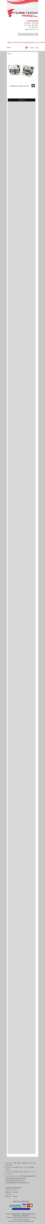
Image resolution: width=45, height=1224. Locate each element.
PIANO (18, 262)
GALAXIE (18, 836)
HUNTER (18, 722)
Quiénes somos (15, 1214)
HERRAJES (13, 156)
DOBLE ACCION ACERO (21, 266)
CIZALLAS (18, 616)
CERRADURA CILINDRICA (22, 374)
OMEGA (18, 291)
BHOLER (18, 719)
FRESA (17, 1096)
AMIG (18, 988)
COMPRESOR (20, 694)
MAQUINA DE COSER (22, 270)
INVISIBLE (18, 282)
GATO (18, 934)
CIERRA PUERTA (20, 343)
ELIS (17, 791)
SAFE (17, 785)
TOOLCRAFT (19, 876)
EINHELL (13, 104)
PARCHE (18, 294)
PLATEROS (23, 516)
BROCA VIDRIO (24, 648)
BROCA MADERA (24, 651)
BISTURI (18, 662)
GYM (17, 894)
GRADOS (18, 310)
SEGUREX (18, 815)
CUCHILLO (22, 213)
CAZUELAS (19, 671)
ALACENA (22, 562)
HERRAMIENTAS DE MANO (18, 613)
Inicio (8, 1214)
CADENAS (18, 153)
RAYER (18, 982)
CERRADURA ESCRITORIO (22, 415)
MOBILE (18, 940)
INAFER (18, 891)
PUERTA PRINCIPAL (22, 386)
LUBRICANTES (14, 706)
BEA (17, 772)
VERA (18, 885)
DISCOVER (13, 107)
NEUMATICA (19, 703)
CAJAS (17, 592)
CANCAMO (19, 147)
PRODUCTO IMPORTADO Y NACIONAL (22, 768)
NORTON (18, 764)
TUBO (17, 450)
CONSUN (18, 937)
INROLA (18, 913)
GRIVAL (18, 1033)
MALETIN (18, 273)
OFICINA (18, 176)
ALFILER (18, 1121)
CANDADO (13, 138)
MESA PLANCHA (24, 488)
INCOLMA (18, 839)
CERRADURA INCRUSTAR (22, 428)
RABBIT (18, 797)
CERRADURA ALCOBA (22, 392)
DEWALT (18, 1040)
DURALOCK (19, 716)
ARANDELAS (19, 1103)
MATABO (18, 906)
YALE (17, 955)
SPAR (17, 755)
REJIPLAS (18, 824)
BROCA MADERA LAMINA (23, 655)
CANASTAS (23, 547)
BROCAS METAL (20, 628)
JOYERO (22, 494)
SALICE (18, 903)
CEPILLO (18, 619)
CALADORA (19, 207)
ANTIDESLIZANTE (25, 132)
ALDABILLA (19, 1124)
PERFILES (18, 459)
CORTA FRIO (19, 225)
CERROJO (18, 432)
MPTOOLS (19, 1063)
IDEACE (12, 135)
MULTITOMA (19, 598)
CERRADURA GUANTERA (22, 410)
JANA (17, 870)
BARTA (18, 952)
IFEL (17, 1027)
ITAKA (17, 740)
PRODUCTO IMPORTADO (22, 978)
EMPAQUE (23, 126)
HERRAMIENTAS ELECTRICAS (18, 690)
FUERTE (18, 961)
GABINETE (19, 300)
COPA (17, 1136)
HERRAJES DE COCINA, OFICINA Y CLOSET (18, 440)
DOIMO (18, 900)
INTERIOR (19, 285)
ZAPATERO (23, 482)
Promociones (17, 1215)
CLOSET (18, 189)
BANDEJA (22, 565)
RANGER (18, 994)
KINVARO (18, 846)
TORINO (18, 919)
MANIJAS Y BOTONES (17, 668)
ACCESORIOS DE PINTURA (18, 677)
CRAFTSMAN (19, 1046)
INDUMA (18, 949)
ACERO (18, 250)
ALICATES (19, 665)
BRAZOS (18, 168)
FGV (17, 734)
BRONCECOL (20, 864)
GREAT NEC (19, 1049)
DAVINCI (18, 1043)
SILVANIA (18, 873)
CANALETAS (19, 589)
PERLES (18, 827)
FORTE (18, 997)
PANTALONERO (24, 497)
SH (16, 879)
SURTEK (18, 974)
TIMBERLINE (19, 971)
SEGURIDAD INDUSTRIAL (17, 709)
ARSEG (12, 110)
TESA (17, 958)
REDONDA (19, 247)
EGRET (18, 818)
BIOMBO (18, 322)
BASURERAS (23, 553)
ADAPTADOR (19, 476)
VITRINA (18, 346)
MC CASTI (18, 985)
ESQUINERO (23, 519)
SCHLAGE (19, 800)
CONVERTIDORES (25, 580)
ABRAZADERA (24, 1148)
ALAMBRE (18, 610)
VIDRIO (18, 253)
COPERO (22, 186)
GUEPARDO (19, 833)
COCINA (18, 192)
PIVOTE (18, 256)
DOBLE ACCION (20, 307)
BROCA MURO (24, 634)
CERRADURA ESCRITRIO (21, 423)
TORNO (22, 503)
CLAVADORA (19, 228)
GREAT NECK (19, 728)
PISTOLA (18, 1090)
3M (16, 779)
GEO (17, 788)
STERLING (19, 752)
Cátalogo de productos (28, 1214)
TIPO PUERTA (20, 297)
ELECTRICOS (14, 568)
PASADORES (19, 165)
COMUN (18, 331)
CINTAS (18, 120)
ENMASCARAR (24, 123)
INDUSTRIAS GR (20, 858)
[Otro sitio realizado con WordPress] (22, 17)
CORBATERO (19, 470)
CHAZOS (18, 1084)
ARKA (17, 946)
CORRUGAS (19, 159)
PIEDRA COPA (20, 117)
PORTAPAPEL (23, 513)
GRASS (18, 928)
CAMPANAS (23, 550)
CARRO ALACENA (25, 541)
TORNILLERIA (14, 144)
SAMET (18, 849)
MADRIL (18, 1130)
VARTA (18, 806)
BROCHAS (19, 680)
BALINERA (19, 325)
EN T (17, 303)
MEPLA (18, 910)
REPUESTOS (23, 700)
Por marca (14, 712)
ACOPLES (18, 686)
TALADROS (19, 204)
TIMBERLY (18, 1018)
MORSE (18, 776)
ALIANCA (18, 916)
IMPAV (18, 964)
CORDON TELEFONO (24, 576)
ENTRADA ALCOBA (21, 383)
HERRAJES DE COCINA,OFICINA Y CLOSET (19, 172)
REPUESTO (23, 216)
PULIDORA (19, 201)
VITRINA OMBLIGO (21, 358)
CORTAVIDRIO (20, 219)
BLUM (17, 991)
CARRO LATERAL (24, 533)
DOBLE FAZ (23, 129)
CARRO (22, 544)
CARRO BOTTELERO (24, 537)
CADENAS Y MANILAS (16, 150)
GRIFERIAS (13, 683)
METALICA (19, 1145)
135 (20, 313)
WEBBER (18, 234)
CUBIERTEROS (24, 527)
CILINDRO (18, 337)
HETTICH (18, 922)
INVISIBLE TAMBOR (21, 279)
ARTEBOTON (19, 861)
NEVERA (18, 237)
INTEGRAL (19, 288)
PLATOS (22, 506)
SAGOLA (18, 867)
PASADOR (19, 162)
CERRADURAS (15, 334)
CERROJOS (19, 406)
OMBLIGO (19, 352)
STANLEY (19, 1000)
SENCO (18, 1003)
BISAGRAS (14, 231)
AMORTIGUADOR (25, 559)
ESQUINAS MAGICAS (24, 523)
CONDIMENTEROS (25, 530)
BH (16, 888)
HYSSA (18, 743)
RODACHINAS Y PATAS (17, 435)
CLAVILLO (18, 1069)
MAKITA (18, 1021)
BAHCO (18, 1030)
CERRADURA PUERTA (22, 419)
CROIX (17, 794)
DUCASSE (18, 746)
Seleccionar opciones (33, 85)
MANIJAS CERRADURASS (22, 402)
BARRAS (18, 473)
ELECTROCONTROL (21, 967)
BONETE (18, 1093)
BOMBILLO (19, 607)
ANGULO (18, 1109)
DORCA (18, 809)
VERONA (18, 761)
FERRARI (18, 852)
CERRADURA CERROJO (22, 389)
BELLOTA (18, 725)
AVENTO (18, 855)
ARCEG (18, 803)
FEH (17, 931)
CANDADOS (14, 141)
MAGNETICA (19, 1127)
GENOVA (18, 897)
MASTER (18, 782)
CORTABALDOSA (21, 222)
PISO (17, 259)
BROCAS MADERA (25, 659)
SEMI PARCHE (20, 244)
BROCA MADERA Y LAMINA (23, 638)
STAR (17, 943)
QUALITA (18, 882)
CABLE (17, 601)
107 (20, 316)
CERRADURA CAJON (22, 395)
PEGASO (18, 843)
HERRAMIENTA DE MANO (18, 198)
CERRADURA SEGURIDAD (22, 379)
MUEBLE (18, 328)
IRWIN (18, 1015)
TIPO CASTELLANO (21, 241)
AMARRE (18, 1115)
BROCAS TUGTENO (21, 625)
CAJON (18, 349)
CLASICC (18, 925)
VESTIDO (22, 491)
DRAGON (18, 749)
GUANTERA (19, 355)
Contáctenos (25, 1215)
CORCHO (18, 1118)
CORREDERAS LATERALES (18, 466)
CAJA (17, 595)
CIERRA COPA (20, 1099)
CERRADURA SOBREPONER (19, 365)
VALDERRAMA (20, 1006)
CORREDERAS (24, 180)
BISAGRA (18, 319)
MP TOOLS (19, 1037)
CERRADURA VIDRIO (22, 361)
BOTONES (19, 604)
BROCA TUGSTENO (23, 644)
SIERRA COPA (20, 1133)
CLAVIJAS (18, 583)
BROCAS (18, 631)
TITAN (17, 1060)
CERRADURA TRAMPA (22, 398)
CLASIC (18, 758)
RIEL (17, 456)
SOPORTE (19, 453)
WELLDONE (19, 1024)
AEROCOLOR (19, 1009)
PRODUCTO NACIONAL (21, 1056)
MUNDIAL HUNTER (21, 830)
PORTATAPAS (24, 510)
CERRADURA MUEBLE (22, 369)
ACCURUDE (19, 731)
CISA (17, 821)
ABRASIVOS (13, 114)
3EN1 (17, 1052)
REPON (18, 737)
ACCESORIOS (20, 183)
